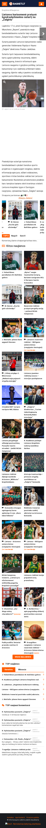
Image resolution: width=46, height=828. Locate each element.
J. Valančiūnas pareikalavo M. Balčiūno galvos (21, 675)
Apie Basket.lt (20, 817)
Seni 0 (22, 236)
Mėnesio (22, 669)
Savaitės (8, 669)
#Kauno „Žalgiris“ (26, 198)
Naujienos (15, 10)
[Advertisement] (23, 136)
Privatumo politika (32, 817)
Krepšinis (5, 10)
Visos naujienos (23, 657)
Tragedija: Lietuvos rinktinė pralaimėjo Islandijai (22, 750)
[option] (31, 217)
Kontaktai (10, 817)
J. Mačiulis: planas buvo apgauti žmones (19, 699)
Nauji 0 (14, 236)
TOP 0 (5, 236)
